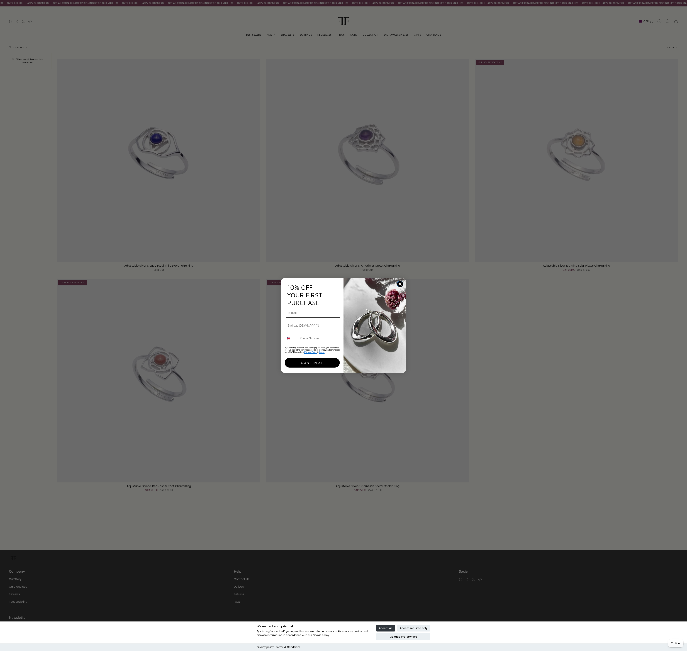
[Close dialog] (400, 284)
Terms (322, 352)
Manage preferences (403, 636)
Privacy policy (265, 647)
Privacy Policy (310, 352)
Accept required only (413, 628)
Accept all (385, 628)
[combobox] (291, 338)
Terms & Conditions (288, 647)
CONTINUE (312, 363)
